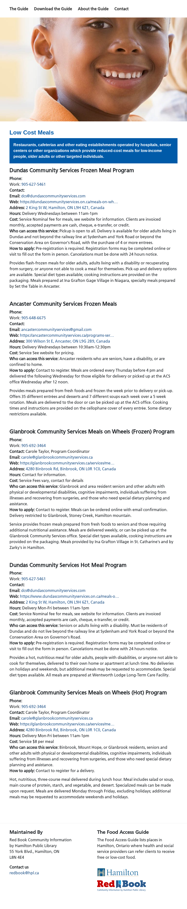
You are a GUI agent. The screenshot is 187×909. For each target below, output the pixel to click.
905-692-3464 (33, 445)
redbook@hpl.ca (24, 872)
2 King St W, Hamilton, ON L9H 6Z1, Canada (65, 207)
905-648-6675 (33, 317)
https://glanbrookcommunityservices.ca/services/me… (67, 463)
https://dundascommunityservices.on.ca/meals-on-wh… (69, 201)
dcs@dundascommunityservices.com (53, 196)
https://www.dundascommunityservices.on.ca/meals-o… (69, 596)
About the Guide (93, 8)
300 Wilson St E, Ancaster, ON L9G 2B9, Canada (68, 341)
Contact (121, 8)
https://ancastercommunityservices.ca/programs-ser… (67, 335)
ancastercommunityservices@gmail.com (56, 329)
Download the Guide (53, 8)
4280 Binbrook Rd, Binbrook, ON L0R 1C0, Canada (71, 468)
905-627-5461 (33, 184)
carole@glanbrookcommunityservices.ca (57, 457)
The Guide (18, 8)
